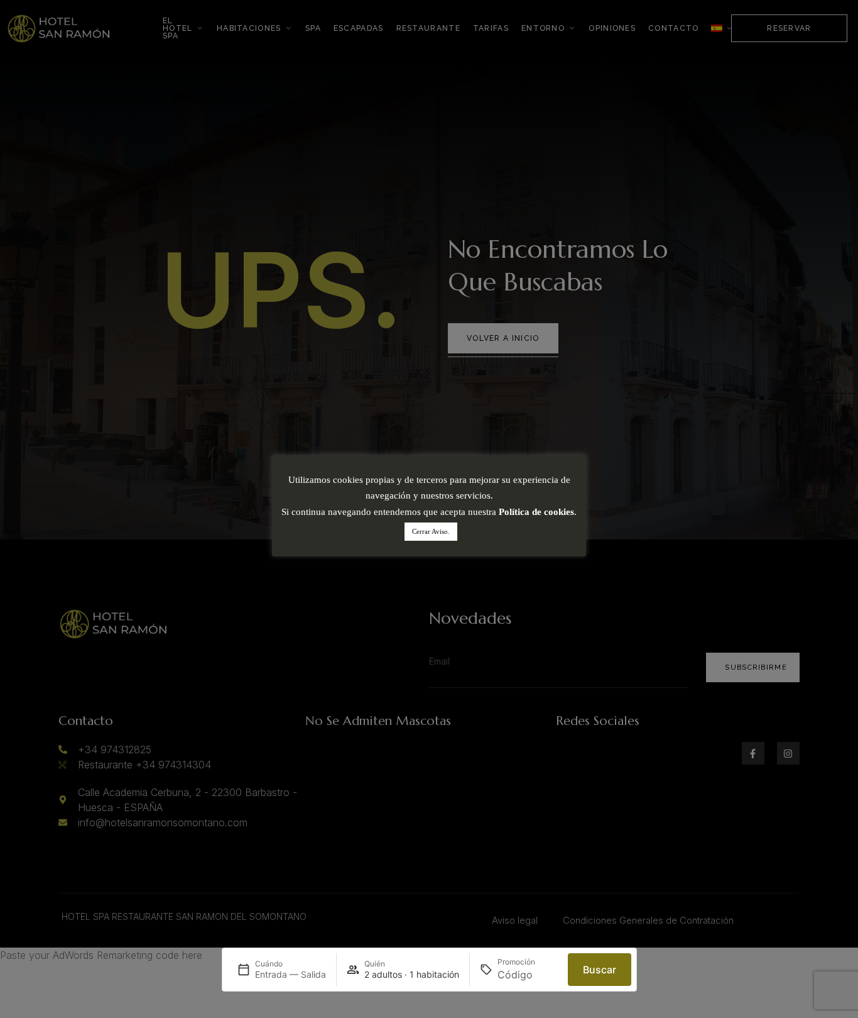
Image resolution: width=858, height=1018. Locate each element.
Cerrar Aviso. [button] (431, 531)
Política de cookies (536, 512)
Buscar (599, 969)
